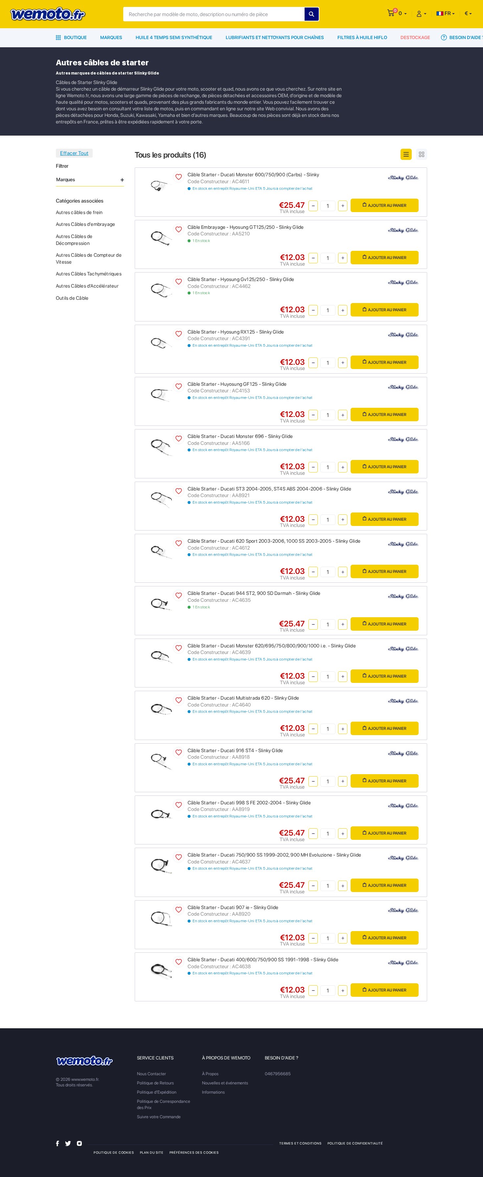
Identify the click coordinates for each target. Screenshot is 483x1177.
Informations (213, 1092)
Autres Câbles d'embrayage (85, 224)
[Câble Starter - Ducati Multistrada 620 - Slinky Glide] (161, 709)
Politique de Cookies (114, 1152)
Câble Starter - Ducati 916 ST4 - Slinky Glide (235, 750)
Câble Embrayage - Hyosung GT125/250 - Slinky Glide (246, 227)
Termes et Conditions (300, 1143)
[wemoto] (85, 1061)
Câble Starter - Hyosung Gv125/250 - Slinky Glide (241, 279)
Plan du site (152, 1152)
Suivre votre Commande (159, 1116)
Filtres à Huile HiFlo (362, 37)
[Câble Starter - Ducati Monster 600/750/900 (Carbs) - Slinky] (161, 186)
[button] (403, 13)
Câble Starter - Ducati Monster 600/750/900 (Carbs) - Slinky (253, 175)
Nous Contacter (151, 1073)
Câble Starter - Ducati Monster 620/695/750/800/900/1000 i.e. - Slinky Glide (272, 646)
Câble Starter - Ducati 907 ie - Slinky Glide (233, 907)
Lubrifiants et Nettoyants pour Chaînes (275, 37)
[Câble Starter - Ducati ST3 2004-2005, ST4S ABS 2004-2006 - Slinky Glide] (161, 499)
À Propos (210, 1073)
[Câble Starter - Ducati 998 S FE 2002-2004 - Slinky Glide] (161, 813)
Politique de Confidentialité (355, 1143)
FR (447, 13)
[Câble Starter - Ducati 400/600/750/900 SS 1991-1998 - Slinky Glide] (161, 971)
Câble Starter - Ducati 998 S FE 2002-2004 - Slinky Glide (249, 803)
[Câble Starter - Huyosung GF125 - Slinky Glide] (161, 395)
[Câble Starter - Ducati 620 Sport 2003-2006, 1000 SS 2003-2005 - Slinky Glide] (161, 552)
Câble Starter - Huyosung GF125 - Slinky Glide (237, 384)
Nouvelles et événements (225, 1082)
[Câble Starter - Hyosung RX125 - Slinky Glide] (161, 342)
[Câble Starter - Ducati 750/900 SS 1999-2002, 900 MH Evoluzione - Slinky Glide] (161, 866)
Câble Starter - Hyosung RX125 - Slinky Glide (236, 332)
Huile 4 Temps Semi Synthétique (174, 37)
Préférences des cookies (194, 1152)
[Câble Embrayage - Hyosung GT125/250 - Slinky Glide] (161, 238)
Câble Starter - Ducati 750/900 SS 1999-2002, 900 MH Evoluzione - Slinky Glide (274, 855)
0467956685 (278, 1073)
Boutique (75, 37)
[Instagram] (79, 1143)
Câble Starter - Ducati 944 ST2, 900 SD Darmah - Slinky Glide (254, 593)
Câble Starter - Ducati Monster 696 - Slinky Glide (240, 436)
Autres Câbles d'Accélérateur (87, 286)
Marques (111, 37)
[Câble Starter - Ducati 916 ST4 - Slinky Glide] (161, 761)
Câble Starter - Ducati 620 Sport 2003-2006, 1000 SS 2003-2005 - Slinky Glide (274, 541)
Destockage (415, 37)
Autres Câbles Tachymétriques (89, 274)
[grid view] (421, 154)
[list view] (406, 154)
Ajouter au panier (387, 205)
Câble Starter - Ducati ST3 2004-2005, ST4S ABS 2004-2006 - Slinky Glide (269, 489)
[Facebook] (57, 1143)
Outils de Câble (72, 298)
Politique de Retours (155, 1082)
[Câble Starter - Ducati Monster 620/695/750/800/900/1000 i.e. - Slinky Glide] (161, 656)
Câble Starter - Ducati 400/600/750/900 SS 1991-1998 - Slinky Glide (263, 960)
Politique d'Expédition (156, 1092)
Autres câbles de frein (79, 212)
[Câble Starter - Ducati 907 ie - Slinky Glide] (161, 918)
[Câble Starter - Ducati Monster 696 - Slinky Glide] (161, 447)
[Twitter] (68, 1143)
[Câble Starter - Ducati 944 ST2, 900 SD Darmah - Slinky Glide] (161, 604)
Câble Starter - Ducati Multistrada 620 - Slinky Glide (243, 698)
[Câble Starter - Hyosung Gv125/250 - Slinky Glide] (161, 290)
